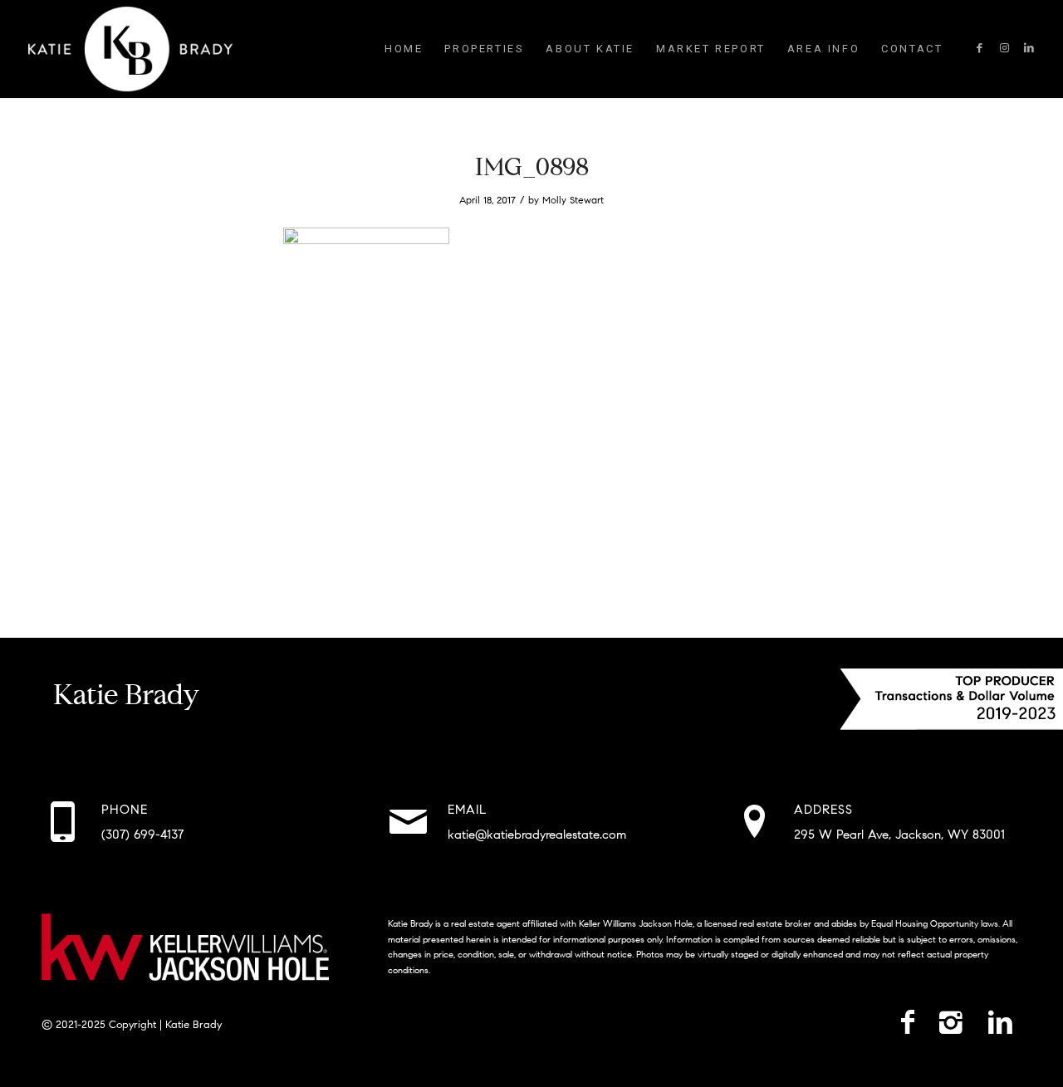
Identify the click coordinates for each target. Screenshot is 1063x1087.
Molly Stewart (573, 199)
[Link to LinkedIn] (1028, 48)
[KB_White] (130, 49)
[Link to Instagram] (1004, 48)
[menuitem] (404, 49)
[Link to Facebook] (979, 48)
